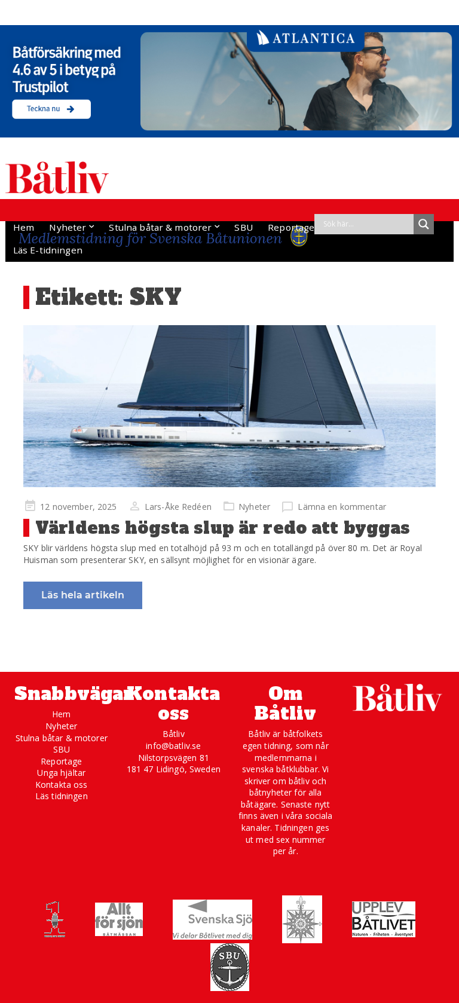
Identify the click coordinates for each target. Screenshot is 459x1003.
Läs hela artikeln (82, 595)
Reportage (291, 227)
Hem (23, 227)
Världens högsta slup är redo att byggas (222, 527)
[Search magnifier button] (424, 224)
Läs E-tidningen (47, 250)
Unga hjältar (61, 772)
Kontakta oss (61, 784)
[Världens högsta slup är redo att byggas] (229, 406)
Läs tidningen (61, 796)
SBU (243, 227)
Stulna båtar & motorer (160, 227)
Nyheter (67, 227)
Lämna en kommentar (342, 506)
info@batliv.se (173, 745)
